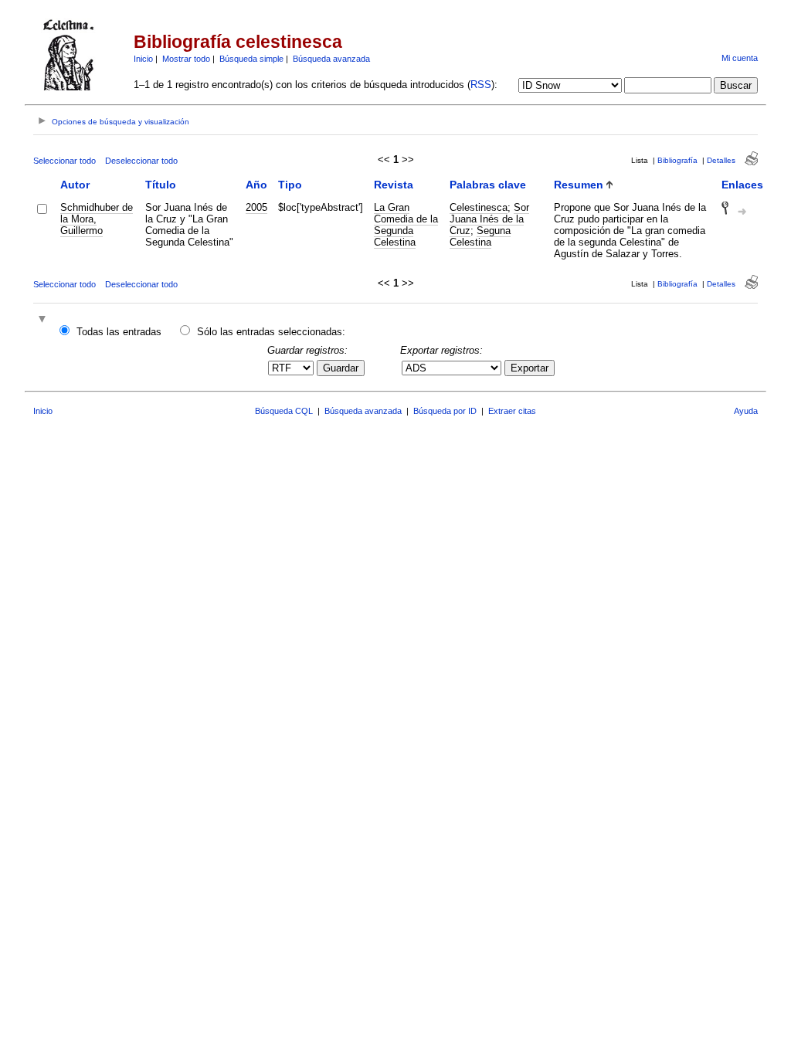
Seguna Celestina (480, 236)
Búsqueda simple (251, 58)
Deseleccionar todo (141, 160)
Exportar (529, 368)
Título (160, 184)
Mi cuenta (739, 58)
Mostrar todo (186, 58)
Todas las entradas (118, 332)
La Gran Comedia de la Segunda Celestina (406, 225)
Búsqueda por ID (445, 411)
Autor (75, 184)
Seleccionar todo (64, 160)
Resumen (578, 184)
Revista (393, 184)
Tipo (290, 184)
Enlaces (742, 184)
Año (256, 184)
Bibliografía (677, 160)
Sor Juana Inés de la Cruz (489, 219)
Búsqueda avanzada (331, 58)
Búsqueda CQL (284, 411)
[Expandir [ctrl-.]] (44, 320)
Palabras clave (488, 184)
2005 (256, 207)
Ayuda (746, 411)
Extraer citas (512, 411)
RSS (480, 84)
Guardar (340, 368)
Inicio (143, 58)
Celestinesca (479, 207)
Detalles (721, 160)
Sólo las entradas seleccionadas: (271, 332)
